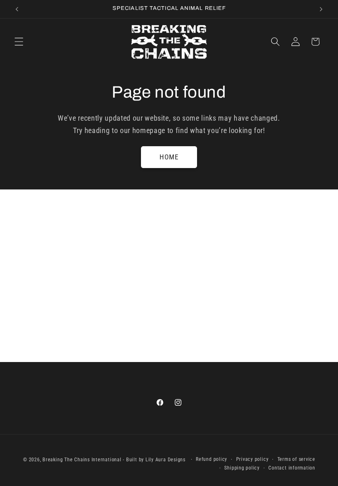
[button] (19, 41)
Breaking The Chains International (81, 460)
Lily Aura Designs (165, 460)
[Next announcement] (321, 9)
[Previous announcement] (17, 9)
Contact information (291, 468)
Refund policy (211, 459)
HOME (169, 157)
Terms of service (296, 459)
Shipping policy (242, 468)
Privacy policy (252, 459)
